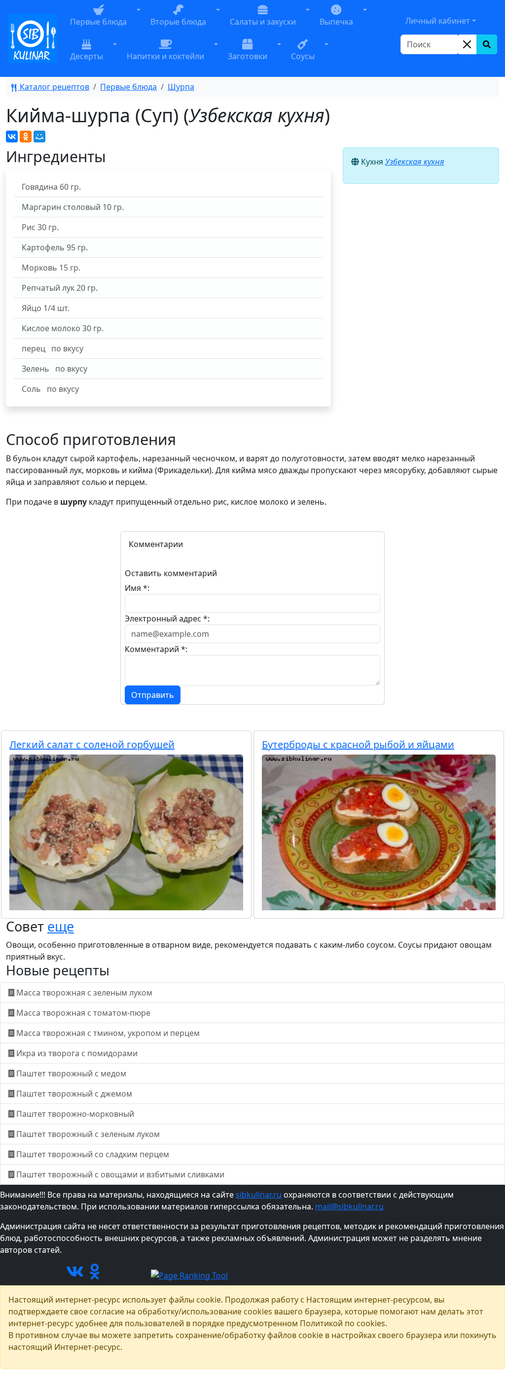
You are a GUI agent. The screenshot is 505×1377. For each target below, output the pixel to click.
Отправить (152, 694)
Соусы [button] (303, 56)
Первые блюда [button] (98, 21)
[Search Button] (486, 44)
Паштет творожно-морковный (75, 1113)
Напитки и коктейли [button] (165, 56)
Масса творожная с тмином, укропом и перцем (108, 1033)
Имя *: (137, 588)
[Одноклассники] (26, 136)
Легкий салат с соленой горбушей (92, 744)
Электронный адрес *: (167, 618)
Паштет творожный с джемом (74, 1093)
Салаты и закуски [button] (263, 21)
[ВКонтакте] (12, 136)
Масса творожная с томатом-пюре (83, 1012)
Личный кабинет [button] (437, 20)
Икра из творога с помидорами (77, 1053)
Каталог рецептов (53, 86)
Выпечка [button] (336, 21)
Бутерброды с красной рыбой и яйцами (358, 744)
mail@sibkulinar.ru (349, 1206)
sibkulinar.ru (259, 1194)
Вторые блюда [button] (178, 21)
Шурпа (181, 86)
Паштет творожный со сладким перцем (92, 1154)
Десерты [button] (86, 56)
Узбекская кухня (414, 161)
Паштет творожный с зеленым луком (88, 1134)
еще (60, 926)
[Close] (467, 44)
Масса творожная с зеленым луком (84, 992)
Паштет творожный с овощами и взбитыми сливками (120, 1174)
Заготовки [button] (247, 56)
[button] (138, 21)
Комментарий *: (156, 649)
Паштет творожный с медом (71, 1073)
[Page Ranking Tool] (189, 1274)
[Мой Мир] (39, 136)
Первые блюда (128, 86)
